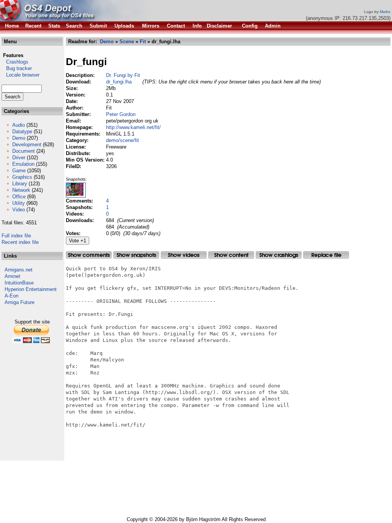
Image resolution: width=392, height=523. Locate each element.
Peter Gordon (121, 114)
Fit (143, 41)
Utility (18, 203)
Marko (385, 12)
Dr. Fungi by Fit (123, 75)
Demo (18, 138)
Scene (126, 41)
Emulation (23, 164)
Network (21, 190)
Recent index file (20, 242)
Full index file (16, 236)
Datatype (22, 131)
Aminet (12, 276)
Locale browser (20, 75)
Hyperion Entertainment (31, 289)
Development (26, 144)
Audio (18, 125)
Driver (18, 157)
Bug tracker (17, 68)
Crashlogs (15, 62)
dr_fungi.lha (119, 82)
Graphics (22, 177)
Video (18, 209)
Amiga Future (19, 302)
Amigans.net (19, 270)
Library (19, 183)
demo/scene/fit (122, 140)
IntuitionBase (19, 283)
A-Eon (11, 296)
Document (23, 151)
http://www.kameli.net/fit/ (133, 127)
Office (19, 196)
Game (19, 170)
